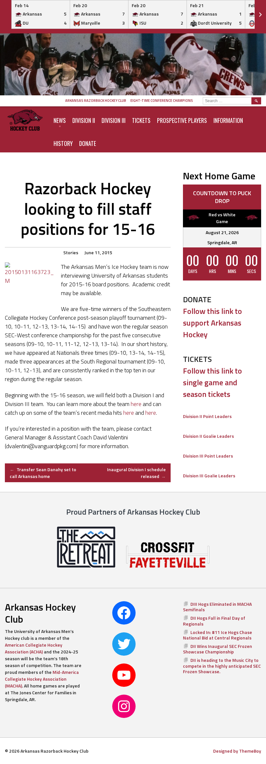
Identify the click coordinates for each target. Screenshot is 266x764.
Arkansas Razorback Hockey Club (95, 100)
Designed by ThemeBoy (237, 750)
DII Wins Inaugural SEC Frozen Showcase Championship (217, 649)
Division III (114, 120)
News (60, 120)
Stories (70, 252)
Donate (87, 143)
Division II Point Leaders (207, 416)
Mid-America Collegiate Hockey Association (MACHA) (42, 679)
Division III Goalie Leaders (209, 475)
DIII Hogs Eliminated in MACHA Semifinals (217, 607)
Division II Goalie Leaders (208, 436)
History (63, 143)
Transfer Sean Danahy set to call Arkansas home (43, 473)
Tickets (141, 120)
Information (228, 120)
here (136, 404)
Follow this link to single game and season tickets (212, 382)
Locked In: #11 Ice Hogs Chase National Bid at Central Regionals (217, 635)
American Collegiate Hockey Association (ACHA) (33, 648)
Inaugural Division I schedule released (136, 473)
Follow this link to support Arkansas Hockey (212, 322)
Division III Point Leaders (208, 455)
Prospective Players (182, 120)
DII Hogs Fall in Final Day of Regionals (214, 621)
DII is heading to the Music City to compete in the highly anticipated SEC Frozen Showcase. (222, 666)
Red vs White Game (222, 218)
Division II (83, 120)
